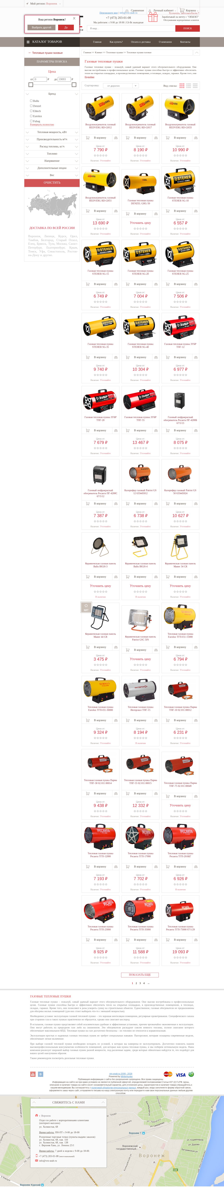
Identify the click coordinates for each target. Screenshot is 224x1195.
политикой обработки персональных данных (113, 1087)
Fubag (36, 121)
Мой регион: (43, 3)
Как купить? (116, 42)
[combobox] (122, 86)
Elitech (36, 111)
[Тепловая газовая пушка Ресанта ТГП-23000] (100, 910)
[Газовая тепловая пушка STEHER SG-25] (180, 255)
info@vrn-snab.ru (48, 1160)
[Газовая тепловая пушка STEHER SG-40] (140, 327)
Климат (98, 52)
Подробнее (89, 77)
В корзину (100, 137)
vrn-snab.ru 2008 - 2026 (120, 1073)
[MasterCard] (168, 1075)
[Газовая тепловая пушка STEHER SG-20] (140, 254)
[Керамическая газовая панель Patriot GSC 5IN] (140, 620)
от (31, 79)
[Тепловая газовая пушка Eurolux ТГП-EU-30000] (100, 691)
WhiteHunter (127, 1076)
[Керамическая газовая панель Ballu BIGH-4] (140, 547)
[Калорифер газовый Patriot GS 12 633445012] (140, 474)
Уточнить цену (140, 222)
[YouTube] (33, 1075)
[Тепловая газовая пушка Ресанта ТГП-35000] (140, 910)
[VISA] (180, 1075)
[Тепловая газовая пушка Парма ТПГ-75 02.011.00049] (180, 766)
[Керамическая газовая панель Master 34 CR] (180, 547)
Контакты (185, 42)
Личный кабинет (163, 10)
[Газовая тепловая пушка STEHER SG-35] (100, 327)
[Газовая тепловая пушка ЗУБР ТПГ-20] (100, 400)
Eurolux (37, 116)
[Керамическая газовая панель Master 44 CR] (100, 618)
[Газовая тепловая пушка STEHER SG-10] (180, 181)
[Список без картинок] (195, 85)
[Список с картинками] (188, 85)
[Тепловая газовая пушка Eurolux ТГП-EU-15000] (180, 618)
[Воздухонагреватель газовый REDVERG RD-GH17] (140, 108)
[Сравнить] (116, 138)
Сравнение (137, 10)
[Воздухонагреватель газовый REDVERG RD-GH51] (100, 181)
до (55, 79)
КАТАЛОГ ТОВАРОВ (47, 41)
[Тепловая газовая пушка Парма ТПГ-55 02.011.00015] (140, 763)
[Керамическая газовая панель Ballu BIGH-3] (100, 547)
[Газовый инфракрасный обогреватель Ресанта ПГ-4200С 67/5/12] (100, 474)
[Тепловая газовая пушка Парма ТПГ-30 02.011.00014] (100, 763)
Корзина (191, 10)
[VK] (40, 1075)
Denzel (36, 105)
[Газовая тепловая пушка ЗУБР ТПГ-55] (140, 400)
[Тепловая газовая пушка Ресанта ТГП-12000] (100, 837)
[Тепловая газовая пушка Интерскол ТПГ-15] (140, 690)
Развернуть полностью (42, 124)
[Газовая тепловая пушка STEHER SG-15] (100, 254)
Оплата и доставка (140, 42)
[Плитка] (182, 85)
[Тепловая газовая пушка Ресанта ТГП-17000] (140, 837)
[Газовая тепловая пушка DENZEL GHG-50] (140, 183)
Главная (97, 42)
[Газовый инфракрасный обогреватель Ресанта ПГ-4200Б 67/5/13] (180, 401)
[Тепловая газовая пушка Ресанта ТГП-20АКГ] (180, 837)
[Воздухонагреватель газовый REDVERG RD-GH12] (100, 108)
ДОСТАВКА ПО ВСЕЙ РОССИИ (52, 228)
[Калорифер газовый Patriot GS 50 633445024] (180, 474)
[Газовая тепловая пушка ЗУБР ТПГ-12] (180, 327)
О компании (165, 42)
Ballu (35, 100)
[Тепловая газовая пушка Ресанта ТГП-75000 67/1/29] (180, 910)
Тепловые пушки (114, 52)
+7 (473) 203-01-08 (118, 17)
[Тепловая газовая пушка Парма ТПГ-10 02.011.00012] (180, 690)
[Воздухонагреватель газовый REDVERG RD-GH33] (180, 108)
